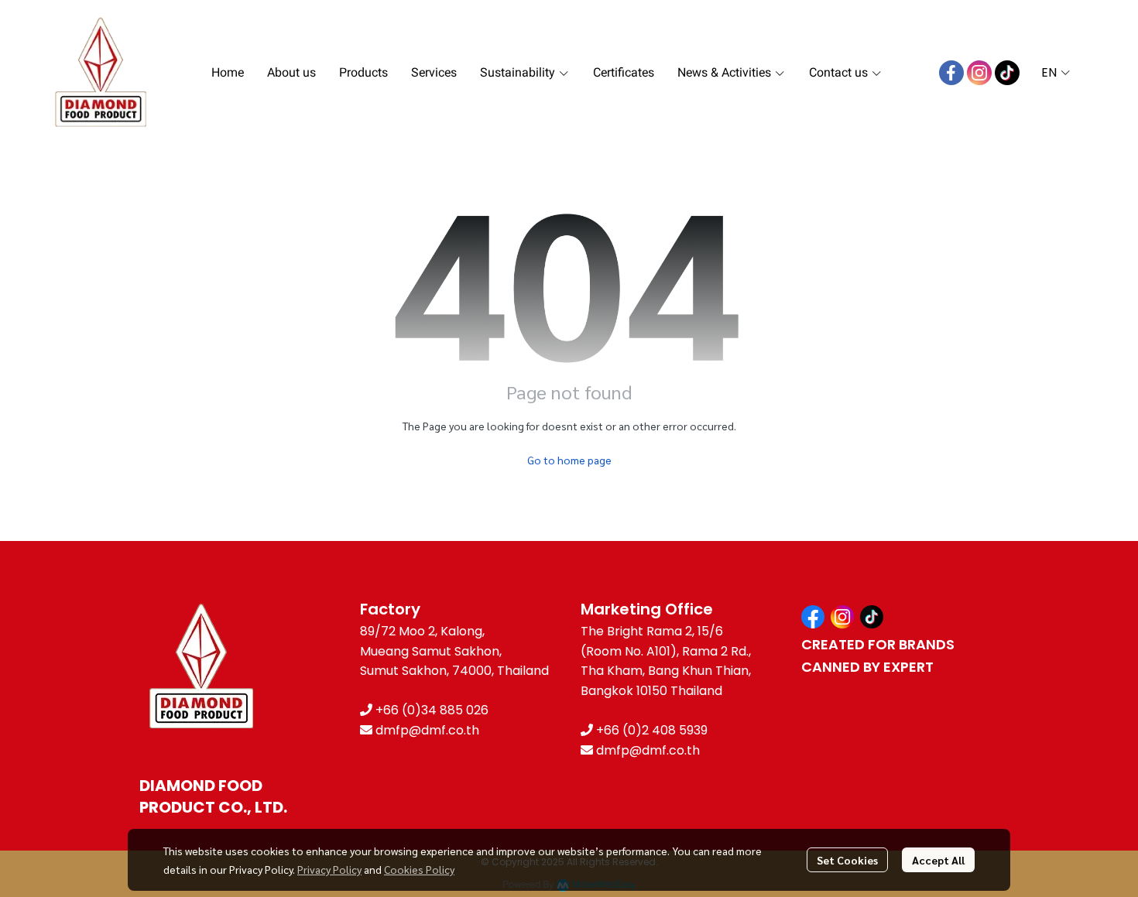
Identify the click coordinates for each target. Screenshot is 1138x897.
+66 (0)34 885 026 (431, 710)
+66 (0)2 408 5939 (652, 730)
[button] (1055, 72)
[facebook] (951, 72)
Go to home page (569, 460)
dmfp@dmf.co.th (427, 730)
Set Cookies (847, 860)
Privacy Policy (329, 869)
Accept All (938, 860)
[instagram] (979, 72)
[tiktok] (1007, 72)
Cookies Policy (419, 869)
